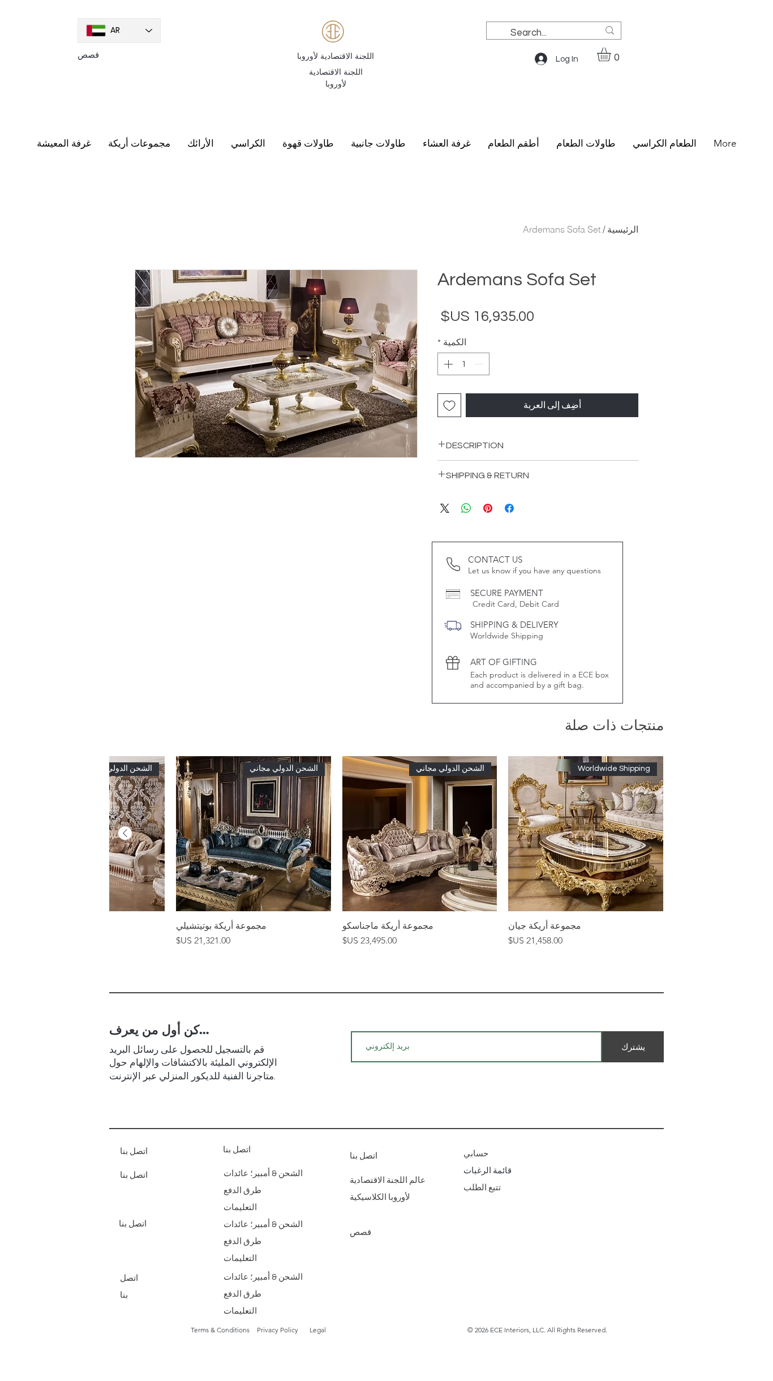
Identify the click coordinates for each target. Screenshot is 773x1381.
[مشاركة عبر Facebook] (509, 508)
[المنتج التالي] (125, 833)
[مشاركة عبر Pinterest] (488, 508)
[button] (612, 54)
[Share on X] (445, 508)
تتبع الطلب (483, 1187)
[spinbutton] (463, 364)
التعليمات (240, 1207)
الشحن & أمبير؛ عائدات (263, 1173)
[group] (386, 852)
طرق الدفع (242, 1190)
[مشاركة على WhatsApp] (466, 508)
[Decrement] (480, 364)
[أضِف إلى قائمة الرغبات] (449, 405)
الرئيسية (622, 229)
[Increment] (447, 364)
